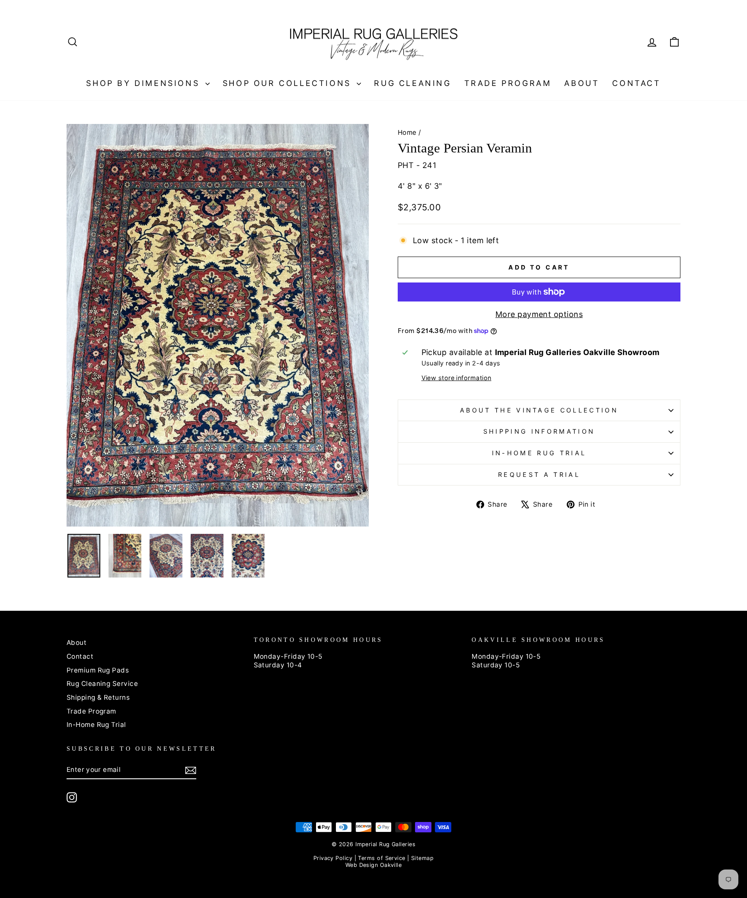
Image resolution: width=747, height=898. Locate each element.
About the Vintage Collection (539, 410)
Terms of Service (381, 858)
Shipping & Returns (98, 697)
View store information (456, 377)
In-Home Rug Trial (539, 453)
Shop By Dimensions (144, 83)
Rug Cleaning (412, 83)
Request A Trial (539, 474)
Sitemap (422, 858)
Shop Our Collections (289, 83)
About (581, 83)
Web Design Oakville (373, 865)
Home (407, 132)
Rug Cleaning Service (102, 683)
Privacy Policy (332, 858)
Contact (636, 83)
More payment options (539, 314)
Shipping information (539, 431)
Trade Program (508, 83)
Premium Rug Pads (98, 670)
